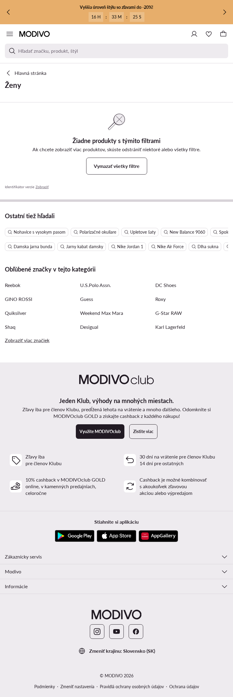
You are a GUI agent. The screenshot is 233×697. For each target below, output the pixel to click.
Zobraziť (42, 187)
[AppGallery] (158, 536)
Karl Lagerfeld (170, 327)
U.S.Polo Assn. (95, 285)
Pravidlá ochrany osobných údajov (132, 686)
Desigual (89, 327)
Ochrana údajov (184, 686)
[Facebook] (136, 631)
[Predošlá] (8, 12)
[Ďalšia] (224, 12)
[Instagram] (97, 631)
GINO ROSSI (18, 299)
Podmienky (44, 686)
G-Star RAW (168, 313)
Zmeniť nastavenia (77, 686)
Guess (86, 299)
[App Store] (116, 536)
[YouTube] (116, 631)
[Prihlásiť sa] (194, 34)
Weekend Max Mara (101, 313)
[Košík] (223, 34)
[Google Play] (74, 536)
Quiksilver (15, 313)
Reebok (12, 285)
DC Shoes (165, 285)
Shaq (10, 327)
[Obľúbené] (208, 34)
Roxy (160, 299)
